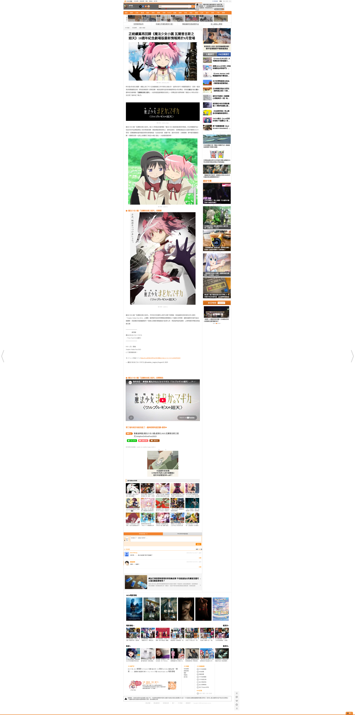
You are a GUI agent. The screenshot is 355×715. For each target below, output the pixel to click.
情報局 (150, 1)
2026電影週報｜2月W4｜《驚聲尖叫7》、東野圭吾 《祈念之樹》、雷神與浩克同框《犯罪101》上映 (148, 639)
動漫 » (128, 646)
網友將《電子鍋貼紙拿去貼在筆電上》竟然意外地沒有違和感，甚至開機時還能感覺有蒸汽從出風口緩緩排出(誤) (216, 296)
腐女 (135, 669)
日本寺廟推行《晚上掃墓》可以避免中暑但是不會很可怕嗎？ (216, 201)
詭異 (174, 13)
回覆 (200, 558)
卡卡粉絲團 (215, 1)
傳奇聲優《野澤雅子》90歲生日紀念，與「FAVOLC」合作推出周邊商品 (162, 660)
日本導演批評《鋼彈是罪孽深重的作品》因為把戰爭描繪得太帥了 (221, 660)
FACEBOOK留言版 (182, 533)
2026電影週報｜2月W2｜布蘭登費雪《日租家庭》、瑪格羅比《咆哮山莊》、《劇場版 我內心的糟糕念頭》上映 (177, 639)
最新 (131, 13)
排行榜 (155, 1)
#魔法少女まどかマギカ (165, 358)
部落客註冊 (166, 703)
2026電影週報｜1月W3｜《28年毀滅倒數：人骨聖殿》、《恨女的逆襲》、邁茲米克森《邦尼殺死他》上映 (222, 639)
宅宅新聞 (136, 1)
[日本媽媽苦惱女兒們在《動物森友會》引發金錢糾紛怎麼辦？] (217, 90)
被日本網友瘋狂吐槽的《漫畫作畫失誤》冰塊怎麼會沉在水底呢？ (147, 660)
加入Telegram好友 (204, 687)
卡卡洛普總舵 (202, 669)
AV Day (148, 671)
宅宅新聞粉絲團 (143, 6)
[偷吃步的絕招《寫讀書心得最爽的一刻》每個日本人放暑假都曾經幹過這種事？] (217, 97)
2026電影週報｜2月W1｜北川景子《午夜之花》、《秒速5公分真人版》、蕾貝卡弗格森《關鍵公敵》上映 (192, 639)
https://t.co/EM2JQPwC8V (149, 358)
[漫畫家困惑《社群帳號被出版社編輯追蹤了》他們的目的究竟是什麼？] (213, 314)
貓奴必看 (171, 669)
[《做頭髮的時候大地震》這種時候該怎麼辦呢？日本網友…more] (217, 262)
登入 (350, 713)
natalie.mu (139, 447)
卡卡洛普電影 (202, 677)
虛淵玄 (158, 433)
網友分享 (171, 8)
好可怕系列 (145, 669)
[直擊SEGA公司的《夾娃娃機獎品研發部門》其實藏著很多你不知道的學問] (217, 67)
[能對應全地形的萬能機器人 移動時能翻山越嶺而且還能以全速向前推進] (217, 105)
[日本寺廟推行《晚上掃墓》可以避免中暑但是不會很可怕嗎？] (217, 194)
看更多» (226, 626)
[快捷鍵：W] (236, 705)
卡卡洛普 (127, 27)
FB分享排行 (223, 54)
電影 (147, 1)
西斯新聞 (142, 1)
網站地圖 (148, 703)
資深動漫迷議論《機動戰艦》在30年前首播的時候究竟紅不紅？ (133, 660)
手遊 (155, 671)
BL (167, 8)
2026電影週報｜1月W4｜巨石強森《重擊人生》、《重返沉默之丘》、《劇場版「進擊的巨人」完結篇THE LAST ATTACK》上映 (207, 639)
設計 (207, 13)
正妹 (180, 8)
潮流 (212, 13)
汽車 (218, 13)
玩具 (201, 13)
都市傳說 (165, 669)
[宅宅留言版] (236, 697)
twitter (153, 447)
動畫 (136, 433)
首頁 (126, 13)
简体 (221, 1)
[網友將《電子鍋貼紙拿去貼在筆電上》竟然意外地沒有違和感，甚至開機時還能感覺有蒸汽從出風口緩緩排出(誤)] (217, 289)
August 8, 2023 (163, 362)
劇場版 (141, 433)
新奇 (153, 13)
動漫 (142, 13)
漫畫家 (136, 671)
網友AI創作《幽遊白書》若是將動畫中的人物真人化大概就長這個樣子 (177, 660)
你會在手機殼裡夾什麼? (164, 24)
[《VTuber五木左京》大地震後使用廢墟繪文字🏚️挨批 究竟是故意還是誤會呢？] (217, 60)
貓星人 (183, 8)
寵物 (158, 13)
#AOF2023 (176, 358)
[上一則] (3, 356)
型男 (164, 13)
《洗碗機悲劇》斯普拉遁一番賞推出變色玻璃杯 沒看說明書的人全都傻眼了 (216, 248)
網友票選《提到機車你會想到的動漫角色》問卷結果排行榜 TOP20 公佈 (192, 660)
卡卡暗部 (180, 703)
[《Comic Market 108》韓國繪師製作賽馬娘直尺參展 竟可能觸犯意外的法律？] (217, 75)
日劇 (166, 671)
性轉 (150, 669)
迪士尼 (154, 669)
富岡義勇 (176, 8)
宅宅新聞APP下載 (148, 6)
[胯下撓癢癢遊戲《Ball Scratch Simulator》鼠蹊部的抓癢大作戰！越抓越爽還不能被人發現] (217, 127)
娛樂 (180, 13)
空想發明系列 (138, 24)
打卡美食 (187, 8)
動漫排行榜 (142, 671)
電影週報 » (130, 626)
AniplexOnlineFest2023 (146, 436)
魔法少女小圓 (149, 433)
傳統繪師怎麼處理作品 (190, 24)
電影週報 (171, 671)
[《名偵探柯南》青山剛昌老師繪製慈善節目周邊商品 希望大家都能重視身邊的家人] (217, 112)
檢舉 (200, 553)
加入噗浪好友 (146, 6)
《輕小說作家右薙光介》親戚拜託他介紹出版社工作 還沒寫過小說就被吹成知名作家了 (207, 660)
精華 (223, 13)
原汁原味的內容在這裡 (133, 101)
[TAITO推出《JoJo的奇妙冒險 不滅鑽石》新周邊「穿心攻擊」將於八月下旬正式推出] (217, 120)
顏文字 (163, 8)
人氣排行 (210, 54)
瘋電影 (139, 669)
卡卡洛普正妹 (202, 679)
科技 (185, 13)
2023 (163, 433)
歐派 (161, 669)
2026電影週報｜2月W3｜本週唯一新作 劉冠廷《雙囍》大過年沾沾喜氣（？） (163, 639)
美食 (191, 13)
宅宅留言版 (143, 533)
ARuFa (152, 671)
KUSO (169, 13)
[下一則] (352, 356)
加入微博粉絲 (202, 684)
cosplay (131, 671)
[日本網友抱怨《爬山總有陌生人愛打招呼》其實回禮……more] (217, 215)
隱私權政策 (157, 703)
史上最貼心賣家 (216, 24)
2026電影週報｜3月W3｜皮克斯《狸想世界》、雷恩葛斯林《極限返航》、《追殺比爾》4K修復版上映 (133, 639)
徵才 (173, 703)
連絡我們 (188, 703)
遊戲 (196, 13)
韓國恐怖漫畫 (161, 671)
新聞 (200, 693)
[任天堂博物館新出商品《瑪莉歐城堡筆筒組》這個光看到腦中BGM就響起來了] (217, 82)
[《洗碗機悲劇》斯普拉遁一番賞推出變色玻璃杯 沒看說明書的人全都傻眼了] (217, 241)
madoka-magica (147, 447)
